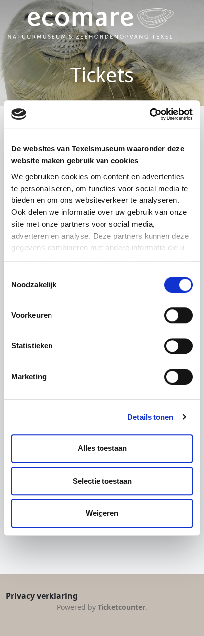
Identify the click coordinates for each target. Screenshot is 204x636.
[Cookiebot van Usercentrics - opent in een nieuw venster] (149, 114)
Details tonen (150, 417)
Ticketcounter (121, 607)
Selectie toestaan (102, 481)
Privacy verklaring (42, 595)
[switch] (178, 315)
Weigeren (102, 513)
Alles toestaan (102, 448)
